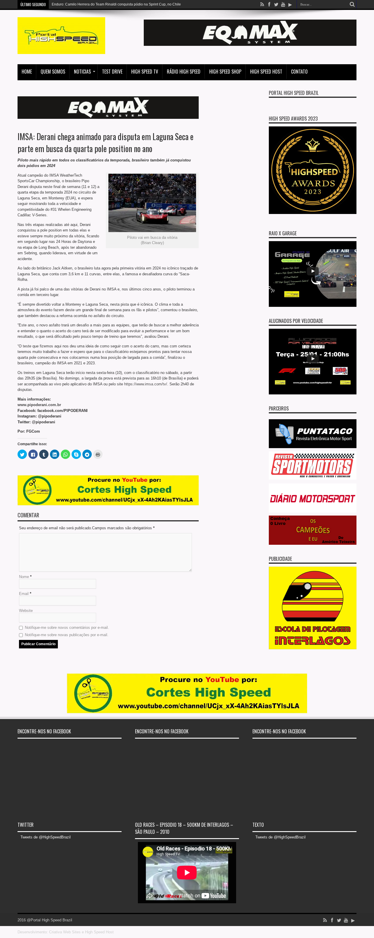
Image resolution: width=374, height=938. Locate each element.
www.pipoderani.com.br (39, 405)
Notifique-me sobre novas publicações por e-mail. (66, 635)
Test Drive (112, 71)
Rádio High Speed (183, 71)
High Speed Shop (225, 71)
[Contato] (250, 44)
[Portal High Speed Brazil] (61, 50)
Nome (24, 577)
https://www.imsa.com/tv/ (145, 384)
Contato (299, 71)
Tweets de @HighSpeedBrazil (45, 837)
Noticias (82, 71)
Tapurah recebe (64, 4)
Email (24, 593)
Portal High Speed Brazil (293, 92)
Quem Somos (53, 71)
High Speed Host (266, 71)
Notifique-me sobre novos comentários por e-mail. (67, 627)
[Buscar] (352, 4)
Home (27, 71)
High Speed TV (144, 71)
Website (26, 610)
